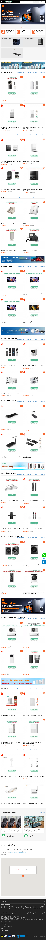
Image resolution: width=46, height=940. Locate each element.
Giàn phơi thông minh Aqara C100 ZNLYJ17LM (10, 500)
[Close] (35, 867)
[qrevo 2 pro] (23, 24)
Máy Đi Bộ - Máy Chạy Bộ (9, 400)
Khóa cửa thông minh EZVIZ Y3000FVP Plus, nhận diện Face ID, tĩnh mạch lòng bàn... (34, 501)
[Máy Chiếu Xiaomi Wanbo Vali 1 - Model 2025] (34, 392)
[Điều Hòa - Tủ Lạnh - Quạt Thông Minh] (23, 613)
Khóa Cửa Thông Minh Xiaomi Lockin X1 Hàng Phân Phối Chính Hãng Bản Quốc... (11, 529)
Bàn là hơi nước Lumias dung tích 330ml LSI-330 (10, 803)
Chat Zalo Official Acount (28, 850)
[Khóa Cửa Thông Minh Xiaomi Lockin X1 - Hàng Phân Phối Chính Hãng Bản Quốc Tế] (12, 526)
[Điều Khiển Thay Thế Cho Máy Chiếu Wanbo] (12, 363)
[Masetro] (9, 937)
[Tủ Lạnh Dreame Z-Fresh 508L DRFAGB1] (34, 671)
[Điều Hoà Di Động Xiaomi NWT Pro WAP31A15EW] (12, 671)
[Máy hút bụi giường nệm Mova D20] (12, 221)
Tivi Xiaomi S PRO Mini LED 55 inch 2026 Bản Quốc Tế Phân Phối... (11, 293)
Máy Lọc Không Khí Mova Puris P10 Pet (8, 250)
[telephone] (44, 555)
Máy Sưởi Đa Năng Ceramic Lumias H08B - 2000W (33, 803)
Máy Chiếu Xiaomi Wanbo (9, 338)
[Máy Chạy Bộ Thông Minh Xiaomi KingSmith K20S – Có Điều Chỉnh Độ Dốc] (34, 454)
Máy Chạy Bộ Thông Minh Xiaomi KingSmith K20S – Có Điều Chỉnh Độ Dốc (33, 457)
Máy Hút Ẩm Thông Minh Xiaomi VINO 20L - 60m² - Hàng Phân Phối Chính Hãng (10, 743)
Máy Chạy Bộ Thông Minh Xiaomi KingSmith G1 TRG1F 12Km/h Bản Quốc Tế (34, 428)
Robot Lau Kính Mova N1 (28, 223)
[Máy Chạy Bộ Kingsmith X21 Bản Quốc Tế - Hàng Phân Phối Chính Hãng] (12, 454)
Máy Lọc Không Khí (7, 72)
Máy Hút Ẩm (4, 689)
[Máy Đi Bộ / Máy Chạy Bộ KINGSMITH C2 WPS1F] (12, 426)
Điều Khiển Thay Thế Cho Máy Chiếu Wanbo (9, 365)
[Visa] (5, 937)
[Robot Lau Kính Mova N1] (34, 221)
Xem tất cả (42, 72)
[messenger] (44, 558)
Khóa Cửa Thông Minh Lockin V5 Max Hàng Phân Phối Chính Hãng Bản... (33, 529)
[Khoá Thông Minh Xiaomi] (23, 469)
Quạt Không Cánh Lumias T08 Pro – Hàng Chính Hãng (33, 776)
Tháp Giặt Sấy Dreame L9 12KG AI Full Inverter (10, 592)
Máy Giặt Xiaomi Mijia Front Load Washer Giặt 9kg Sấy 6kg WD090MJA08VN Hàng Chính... (33, 593)
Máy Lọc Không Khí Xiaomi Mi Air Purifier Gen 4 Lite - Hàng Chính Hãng (33, 128)
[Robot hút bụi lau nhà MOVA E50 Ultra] (34, 248)
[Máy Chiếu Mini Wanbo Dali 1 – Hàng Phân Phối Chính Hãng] (34, 363)
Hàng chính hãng (10, 30)
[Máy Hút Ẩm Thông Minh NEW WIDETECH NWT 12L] (34, 713)
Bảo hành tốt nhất (24, 31)
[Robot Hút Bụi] (34, 42)
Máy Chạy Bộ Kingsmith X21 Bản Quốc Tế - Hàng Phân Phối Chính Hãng (11, 457)
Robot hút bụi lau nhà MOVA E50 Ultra (30, 250)
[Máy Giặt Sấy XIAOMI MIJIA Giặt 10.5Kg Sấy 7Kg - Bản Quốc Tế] (34, 562)
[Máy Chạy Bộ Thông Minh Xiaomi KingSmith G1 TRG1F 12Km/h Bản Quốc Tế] (34, 426)
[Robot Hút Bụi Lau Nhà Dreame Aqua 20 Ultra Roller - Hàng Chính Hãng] (34, 187)
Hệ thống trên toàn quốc (39, 31)
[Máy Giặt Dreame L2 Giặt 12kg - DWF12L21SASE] (12, 562)
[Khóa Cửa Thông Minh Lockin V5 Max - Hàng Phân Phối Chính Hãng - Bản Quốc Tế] (34, 526)
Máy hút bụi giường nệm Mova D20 (7, 223)
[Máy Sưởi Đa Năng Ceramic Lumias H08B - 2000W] (34, 801)
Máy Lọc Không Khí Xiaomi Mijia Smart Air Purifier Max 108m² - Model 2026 (33, 100)
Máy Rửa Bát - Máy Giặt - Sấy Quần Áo (13, 536)
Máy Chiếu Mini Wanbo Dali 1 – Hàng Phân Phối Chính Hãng (33, 366)
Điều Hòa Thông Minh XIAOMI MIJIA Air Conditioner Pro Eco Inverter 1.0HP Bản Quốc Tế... (11, 645)
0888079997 (10, 926)
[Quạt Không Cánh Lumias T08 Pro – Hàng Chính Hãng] (34, 774)
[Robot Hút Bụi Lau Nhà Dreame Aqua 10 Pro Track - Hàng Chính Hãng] (12, 159)
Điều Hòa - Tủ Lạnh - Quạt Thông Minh (13, 617)
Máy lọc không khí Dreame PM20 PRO (8, 99)
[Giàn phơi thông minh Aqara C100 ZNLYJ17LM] (12, 498)
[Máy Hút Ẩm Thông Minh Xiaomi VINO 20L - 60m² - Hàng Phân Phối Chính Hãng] (12, 740)
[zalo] (44, 562)
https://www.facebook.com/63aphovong (18, 852)
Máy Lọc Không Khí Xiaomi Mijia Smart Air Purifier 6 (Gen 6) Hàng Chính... (11, 128)
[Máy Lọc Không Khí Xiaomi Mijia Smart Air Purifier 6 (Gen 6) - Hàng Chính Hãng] (12, 125)
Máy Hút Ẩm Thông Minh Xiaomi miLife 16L (9, 715)
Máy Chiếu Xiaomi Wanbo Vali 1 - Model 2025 (32, 393)
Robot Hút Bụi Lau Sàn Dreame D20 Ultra (31, 161)
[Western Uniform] (2, 937)
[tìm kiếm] (31, 2)
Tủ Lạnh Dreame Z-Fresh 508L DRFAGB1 (31, 673)
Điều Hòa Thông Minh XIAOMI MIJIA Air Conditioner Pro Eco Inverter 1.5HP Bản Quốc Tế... (34, 645)
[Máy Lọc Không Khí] (23, 68)
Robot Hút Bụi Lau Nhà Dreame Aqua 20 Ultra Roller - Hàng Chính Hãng (33, 190)
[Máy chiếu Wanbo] (12, 42)
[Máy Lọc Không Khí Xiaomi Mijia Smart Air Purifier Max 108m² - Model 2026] (34, 97)
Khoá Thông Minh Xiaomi (9, 473)
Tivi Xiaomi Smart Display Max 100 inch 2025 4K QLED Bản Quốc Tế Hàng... (33, 322)
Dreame (3, 135)
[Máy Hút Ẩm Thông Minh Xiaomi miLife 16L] (12, 713)
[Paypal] (13, 937)
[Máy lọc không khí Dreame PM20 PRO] (12, 97)
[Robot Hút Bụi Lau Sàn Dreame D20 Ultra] (34, 159)
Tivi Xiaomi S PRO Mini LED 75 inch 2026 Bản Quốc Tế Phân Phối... (33, 294)
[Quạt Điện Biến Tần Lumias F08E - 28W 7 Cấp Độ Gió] (12, 774)
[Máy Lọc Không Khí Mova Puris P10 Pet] (12, 248)
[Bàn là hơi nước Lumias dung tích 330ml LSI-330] (12, 801)
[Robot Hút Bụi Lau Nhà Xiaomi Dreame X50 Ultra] (12, 187)
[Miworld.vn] (8, 2)
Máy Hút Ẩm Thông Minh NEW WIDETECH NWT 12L (33, 715)
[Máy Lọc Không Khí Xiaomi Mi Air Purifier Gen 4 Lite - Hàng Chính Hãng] (34, 125)
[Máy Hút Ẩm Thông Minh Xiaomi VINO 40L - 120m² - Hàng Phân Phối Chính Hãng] (34, 740)
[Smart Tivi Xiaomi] (23, 262)
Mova (2, 197)
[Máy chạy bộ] (12, 53)
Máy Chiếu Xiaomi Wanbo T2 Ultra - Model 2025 (10, 393)
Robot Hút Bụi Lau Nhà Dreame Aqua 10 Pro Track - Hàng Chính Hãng (11, 162)
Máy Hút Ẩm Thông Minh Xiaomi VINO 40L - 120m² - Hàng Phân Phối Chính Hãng (33, 743)
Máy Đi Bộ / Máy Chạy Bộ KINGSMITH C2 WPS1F (10, 427)
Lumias (3, 750)
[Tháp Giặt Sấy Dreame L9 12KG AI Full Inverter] (12, 590)
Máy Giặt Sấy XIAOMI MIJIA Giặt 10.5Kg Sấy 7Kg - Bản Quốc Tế (33, 565)
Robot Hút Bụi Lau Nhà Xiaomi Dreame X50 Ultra (10, 189)
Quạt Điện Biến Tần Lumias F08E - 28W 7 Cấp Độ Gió (11, 776)
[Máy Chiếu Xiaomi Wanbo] (23, 334)
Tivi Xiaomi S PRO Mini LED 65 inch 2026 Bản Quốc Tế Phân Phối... (11, 322)
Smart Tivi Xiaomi (6, 266)
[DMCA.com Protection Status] (28, 936)
